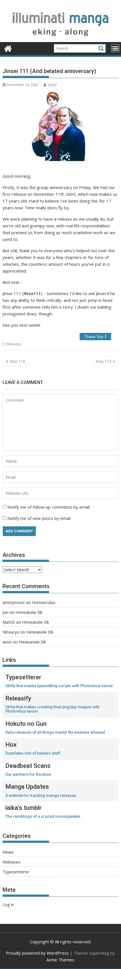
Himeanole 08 (28, 612)
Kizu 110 (17, 361)
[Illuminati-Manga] (60, 38)
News (8, 852)
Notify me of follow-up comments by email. (48, 507)
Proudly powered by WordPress (37, 953)
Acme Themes (60, 960)
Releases (14, 344)
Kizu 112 (103, 361)
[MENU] (115, 48)
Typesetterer (16, 871)
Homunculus (43, 602)
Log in (8, 904)
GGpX (52, 84)
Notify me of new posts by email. (39, 518)
